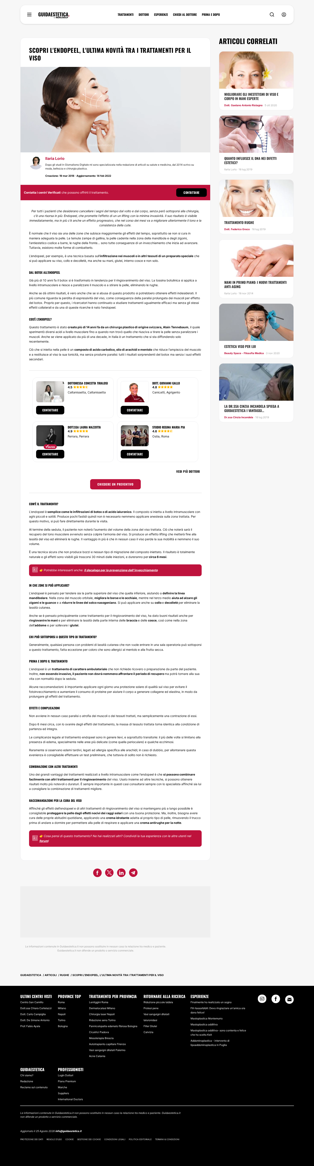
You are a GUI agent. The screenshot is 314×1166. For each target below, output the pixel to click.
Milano (62, 1008)
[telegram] (133, 873)
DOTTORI (144, 14)
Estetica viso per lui (240, 346)
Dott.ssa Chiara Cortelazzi (36, 1008)
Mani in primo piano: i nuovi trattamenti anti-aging (255, 284)
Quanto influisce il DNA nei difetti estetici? (250, 160)
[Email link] (289, 999)
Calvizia (148, 1032)
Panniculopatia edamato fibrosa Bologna (113, 1026)
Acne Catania (97, 1056)
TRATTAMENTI (126, 14)
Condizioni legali (114, 1139)
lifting (163, 534)
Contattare (191, 192)
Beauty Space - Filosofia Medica (244, 353)
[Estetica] (53, 15)
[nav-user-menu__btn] (284, 14)
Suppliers (63, 1093)
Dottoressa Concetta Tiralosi (88, 383)
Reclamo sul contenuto (34, 1087)
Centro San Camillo (31, 1002)
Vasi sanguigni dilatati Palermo (107, 1050)
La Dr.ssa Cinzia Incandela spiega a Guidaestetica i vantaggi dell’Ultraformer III (251, 408)
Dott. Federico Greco (237, 229)
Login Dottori (65, 1075)
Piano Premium (67, 1081)
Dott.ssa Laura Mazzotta (84, 427)
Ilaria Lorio (55, 158)
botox (63, 280)
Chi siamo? (26, 1075)
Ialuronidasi (150, 1020)
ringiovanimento (124, 615)
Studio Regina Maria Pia (168, 427)
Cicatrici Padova (99, 1032)
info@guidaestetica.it (68, 1131)
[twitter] (109, 873)
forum (43, 841)
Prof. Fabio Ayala (30, 1026)
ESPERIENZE (161, 14)
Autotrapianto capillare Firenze (107, 1044)
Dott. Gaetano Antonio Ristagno (243, 105)
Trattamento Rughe (239, 222)
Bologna (63, 1026)
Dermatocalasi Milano (102, 1008)
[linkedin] (121, 873)
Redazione (26, 1081)
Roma (61, 1002)
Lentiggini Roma (98, 1002)
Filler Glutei (150, 1026)
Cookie (69, 1139)
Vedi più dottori (188, 471)
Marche (62, 1087)
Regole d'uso (54, 1139)
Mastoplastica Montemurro (207, 1018)
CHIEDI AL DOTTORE (185, 14)
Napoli (62, 1014)
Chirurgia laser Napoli (102, 1014)
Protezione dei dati (31, 1139)
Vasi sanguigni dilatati (156, 1014)
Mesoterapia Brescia (101, 1038)
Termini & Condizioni (167, 1139)
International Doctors (70, 1099)
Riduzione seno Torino (102, 1020)
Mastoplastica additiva (204, 1024)
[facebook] (97, 873)
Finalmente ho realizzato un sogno (211, 1002)
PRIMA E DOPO (211, 14)
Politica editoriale (140, 1139)
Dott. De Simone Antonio (35, 1020)
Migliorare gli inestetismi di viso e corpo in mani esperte (251, 96)
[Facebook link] (275, 1000)
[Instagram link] (262, 1000)
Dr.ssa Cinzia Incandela (238, 417)
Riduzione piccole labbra (158, 1002)
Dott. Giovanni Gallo (166, 383)
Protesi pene (151, 1008)
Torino (61, 1020)
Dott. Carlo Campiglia (33, 1014)
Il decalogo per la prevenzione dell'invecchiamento (121, 570)
